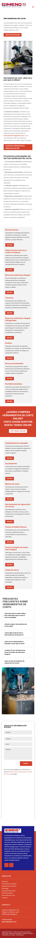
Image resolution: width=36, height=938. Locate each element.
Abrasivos (5, 881)
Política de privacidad (16, 772)
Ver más (9, 245)
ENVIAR (25, 763)
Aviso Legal (5, 933)
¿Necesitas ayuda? (12, 35)
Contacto (4, 897)
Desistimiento (20, 935)
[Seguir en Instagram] (11, 865)
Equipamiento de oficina (9, 886)
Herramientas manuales (9, 884)
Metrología (5, 888)
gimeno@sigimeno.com (9, 921)
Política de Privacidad (15, 933)
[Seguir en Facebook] (6, 865)
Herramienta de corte (8, 895)
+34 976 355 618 (7, 919)
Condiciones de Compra (8, 935)
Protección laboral (7, 893)
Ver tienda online (18, 431)
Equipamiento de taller (8, 891)
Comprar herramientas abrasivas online (15, 147)
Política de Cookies (27, 933)
